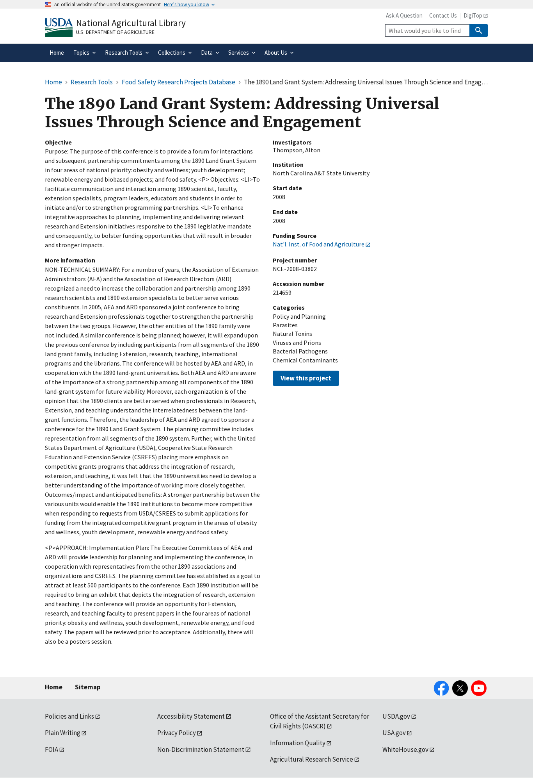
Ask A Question (404, 15)
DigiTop (473, 15)
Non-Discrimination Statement (200, 749)
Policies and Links (69, 716)
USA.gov (394, 732)
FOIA (51, 749)
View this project (306, 378)
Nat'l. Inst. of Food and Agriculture (318, 244)
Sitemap (88, 687)
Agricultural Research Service (311, 759)
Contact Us (443, 15)
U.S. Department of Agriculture (115, 32)
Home (53, 687)
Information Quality (297, 743)
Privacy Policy (176, 732)
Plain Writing (62, 732)
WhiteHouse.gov (405, 749)
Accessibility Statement (191, 716)
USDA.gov (396, 716)
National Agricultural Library (131, 23)
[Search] (478, 30)
